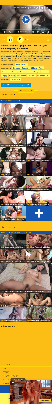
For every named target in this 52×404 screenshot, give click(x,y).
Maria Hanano (21, 64)
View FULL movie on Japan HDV (16, 85)
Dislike (20, 39)
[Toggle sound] (12, 382)
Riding (12, 76)
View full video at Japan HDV (24, 8)
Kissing (15, 72)
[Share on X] (47, 7)
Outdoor (16, 68)
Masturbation (25, 72)
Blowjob (36, 72)
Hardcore (41, 76)
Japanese (6, 72)
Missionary (21, 76)
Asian (41, 68)
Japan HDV (15, 79)
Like (10, 39)
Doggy (4, 76)
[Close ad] (49, 382)
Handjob (45, 72)
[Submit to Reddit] (42, 7)
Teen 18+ (25, 68)
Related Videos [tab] (9, 101)
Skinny (34, 68)
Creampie (31, 76)
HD (48, 76)
